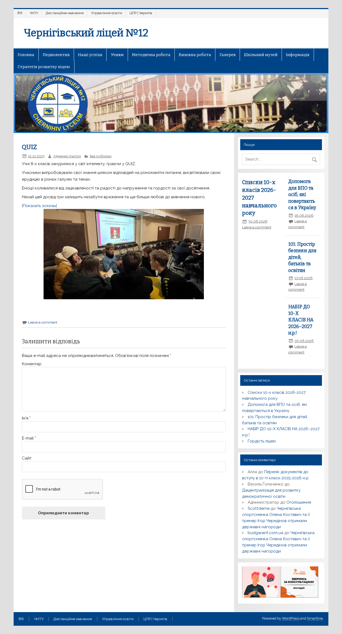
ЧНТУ (34, 13)
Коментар (31, 364)
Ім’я (26, 418)
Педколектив (56, 54)
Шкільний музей (261, 54)
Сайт (27, 458)
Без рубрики (100, 156)
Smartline (315, 618)
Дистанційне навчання (65, 13)
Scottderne (259, 508)
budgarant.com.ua (265, 532)
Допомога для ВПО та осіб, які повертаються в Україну (302, 195)
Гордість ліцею (262, 441)
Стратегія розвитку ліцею (44, 66)
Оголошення (298, 502)
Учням (117, 54)
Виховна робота (195, 54)
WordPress (290, 618)
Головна (26, 54)
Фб (19, 13)
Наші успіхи (90, 54)
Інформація (297, 54)
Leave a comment (42, 322)
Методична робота (151, 54)
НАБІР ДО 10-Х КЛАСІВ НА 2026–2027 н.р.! (300, 320)
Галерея (228, 54)
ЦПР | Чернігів (141, 13)
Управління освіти (106, 13)
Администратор (67, 156)
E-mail (29, 438)
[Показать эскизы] (39, 205)
